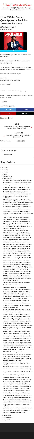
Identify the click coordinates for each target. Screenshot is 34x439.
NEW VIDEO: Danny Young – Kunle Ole (13, 352)
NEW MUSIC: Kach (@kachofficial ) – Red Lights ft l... (16, 300)
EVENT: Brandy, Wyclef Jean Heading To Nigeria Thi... (17, 204)
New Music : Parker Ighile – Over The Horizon (14, 412)
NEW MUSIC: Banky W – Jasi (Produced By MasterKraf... (17, 271)
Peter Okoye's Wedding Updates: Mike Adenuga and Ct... (17, 336)
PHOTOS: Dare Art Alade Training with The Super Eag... (17, 379)
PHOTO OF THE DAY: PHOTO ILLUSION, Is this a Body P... (18, 349)
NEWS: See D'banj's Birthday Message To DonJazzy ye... (17, 237)
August (6, 419)
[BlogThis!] (19, 141)
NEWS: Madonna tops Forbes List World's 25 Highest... (17, 309)
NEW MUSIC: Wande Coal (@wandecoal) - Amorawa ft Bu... (18, 202)
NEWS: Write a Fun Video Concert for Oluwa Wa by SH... (17, 296)
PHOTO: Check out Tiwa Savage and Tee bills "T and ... (17, 331)
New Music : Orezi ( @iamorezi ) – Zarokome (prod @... (17, 386)
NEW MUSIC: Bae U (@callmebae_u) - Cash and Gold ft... (17, 264)
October (6, 415)
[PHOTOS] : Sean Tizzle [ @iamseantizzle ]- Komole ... (16, 217)
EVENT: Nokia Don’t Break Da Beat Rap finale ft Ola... (16, 276)
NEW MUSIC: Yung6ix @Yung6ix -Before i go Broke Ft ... (17, 345)
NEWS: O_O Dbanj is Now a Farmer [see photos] (15, 191)
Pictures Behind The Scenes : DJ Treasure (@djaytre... (16, 211)
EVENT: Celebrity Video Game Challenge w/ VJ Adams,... (17, 347)
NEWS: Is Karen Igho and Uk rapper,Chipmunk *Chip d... (17, 206)
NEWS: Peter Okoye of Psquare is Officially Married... (16, 356)
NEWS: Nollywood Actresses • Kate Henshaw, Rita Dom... (17, 194)
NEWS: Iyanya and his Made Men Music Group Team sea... (18, 224)
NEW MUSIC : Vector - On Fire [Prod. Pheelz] (14, 287)
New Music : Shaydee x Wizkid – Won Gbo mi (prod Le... (17, 366)
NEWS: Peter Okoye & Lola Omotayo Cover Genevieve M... (18, 182)
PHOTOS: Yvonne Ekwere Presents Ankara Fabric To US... (17, 189)
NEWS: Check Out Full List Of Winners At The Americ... (17, 255)
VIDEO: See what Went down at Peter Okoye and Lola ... (17, 333)
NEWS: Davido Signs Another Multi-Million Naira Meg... (17, 397)
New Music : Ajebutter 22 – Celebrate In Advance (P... (16, 410)
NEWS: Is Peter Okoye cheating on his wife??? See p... (17, 242)
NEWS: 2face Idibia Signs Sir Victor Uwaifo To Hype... (16, 187)
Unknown (5, 29)
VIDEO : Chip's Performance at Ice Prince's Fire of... (16, 260)
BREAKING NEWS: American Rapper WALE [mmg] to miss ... (18, 267)
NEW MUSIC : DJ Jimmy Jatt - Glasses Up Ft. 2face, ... (16, 291)
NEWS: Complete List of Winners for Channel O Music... (17, 185)
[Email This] (17, 141)
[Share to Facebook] (22, 141)
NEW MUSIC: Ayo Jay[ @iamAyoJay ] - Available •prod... (17, 251)
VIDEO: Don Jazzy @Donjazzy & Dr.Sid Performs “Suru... (17, 244)
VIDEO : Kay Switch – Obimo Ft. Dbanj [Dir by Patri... (16, 294)
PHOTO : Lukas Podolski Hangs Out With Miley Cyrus (16, 393)
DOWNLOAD (3, 78)
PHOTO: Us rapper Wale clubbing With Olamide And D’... (17, 226)
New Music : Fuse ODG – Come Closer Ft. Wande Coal (16, 246)
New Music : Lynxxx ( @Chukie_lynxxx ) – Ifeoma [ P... (17, 262)
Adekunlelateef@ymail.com (8, 106)
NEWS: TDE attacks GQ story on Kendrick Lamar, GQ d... (17, 358)
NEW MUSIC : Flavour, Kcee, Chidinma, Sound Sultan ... (17, 289)
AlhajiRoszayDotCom (17, 5)
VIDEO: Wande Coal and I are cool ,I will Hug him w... (16, 298)
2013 (3, 174)
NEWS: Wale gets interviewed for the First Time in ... (16, 209)
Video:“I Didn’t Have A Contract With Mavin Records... (17, 390)
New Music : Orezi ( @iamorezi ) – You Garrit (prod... (16, 388)
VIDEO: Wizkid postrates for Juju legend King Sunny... (17, 282)
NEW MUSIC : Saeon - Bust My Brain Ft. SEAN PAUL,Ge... (18, 257)
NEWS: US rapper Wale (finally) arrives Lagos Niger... (16, 239)
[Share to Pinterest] (24, 141)
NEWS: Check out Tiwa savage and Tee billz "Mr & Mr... (17, 233)
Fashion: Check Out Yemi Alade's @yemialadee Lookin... (17, 248)
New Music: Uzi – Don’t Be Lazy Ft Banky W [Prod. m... (17, 253)
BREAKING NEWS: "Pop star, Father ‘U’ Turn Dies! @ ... (17, 354)
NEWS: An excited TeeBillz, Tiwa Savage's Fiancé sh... (16, 323)
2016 (3, 167)
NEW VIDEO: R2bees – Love (10, 307)
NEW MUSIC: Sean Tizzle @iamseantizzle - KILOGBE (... (17, 369)
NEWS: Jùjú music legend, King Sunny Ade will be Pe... (17, 316)
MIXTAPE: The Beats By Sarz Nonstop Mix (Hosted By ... (17, 399)
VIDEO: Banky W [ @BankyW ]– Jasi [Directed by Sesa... (17, 221)
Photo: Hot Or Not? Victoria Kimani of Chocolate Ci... (16, 303)
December (6, 176)
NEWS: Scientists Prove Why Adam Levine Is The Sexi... (17, 278)
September (6, 417)
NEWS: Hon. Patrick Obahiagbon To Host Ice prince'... (17, 305)
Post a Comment (8, 154)
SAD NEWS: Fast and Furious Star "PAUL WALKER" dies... (17, 180)
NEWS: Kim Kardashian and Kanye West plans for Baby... (17, 395)
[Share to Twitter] (20, 141)
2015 (3, 169)
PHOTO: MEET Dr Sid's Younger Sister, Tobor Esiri (16, 375)
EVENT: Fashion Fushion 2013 (11, 280)
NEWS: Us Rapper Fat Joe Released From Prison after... (17, 200)
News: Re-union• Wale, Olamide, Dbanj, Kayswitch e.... (17, 219)
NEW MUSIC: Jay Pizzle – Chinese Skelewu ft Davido (16, 381)
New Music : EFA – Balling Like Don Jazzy (13, 228)
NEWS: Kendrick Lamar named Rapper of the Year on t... (17, 402)
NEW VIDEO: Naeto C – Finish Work (12, 312)
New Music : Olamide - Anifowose (11, 285)
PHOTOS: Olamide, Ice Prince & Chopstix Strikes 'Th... (17, 314)
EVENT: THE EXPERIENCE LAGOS (12, 361)
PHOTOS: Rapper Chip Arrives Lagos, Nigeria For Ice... (17, 273)
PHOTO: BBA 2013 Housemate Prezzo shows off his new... (18, 325)
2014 (3, 172)
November (6, 178)
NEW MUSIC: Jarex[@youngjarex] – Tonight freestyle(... (17, 235)
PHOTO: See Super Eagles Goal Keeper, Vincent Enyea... (17, 342)
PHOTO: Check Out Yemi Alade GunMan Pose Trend (16, 340)
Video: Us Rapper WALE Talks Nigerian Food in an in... (17, 230)
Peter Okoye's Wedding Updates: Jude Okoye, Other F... (17, 338)
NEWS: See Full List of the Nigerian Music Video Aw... (16, 377)
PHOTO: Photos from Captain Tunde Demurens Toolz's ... (18, 408)
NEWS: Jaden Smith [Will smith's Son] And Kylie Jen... (16, 269)
